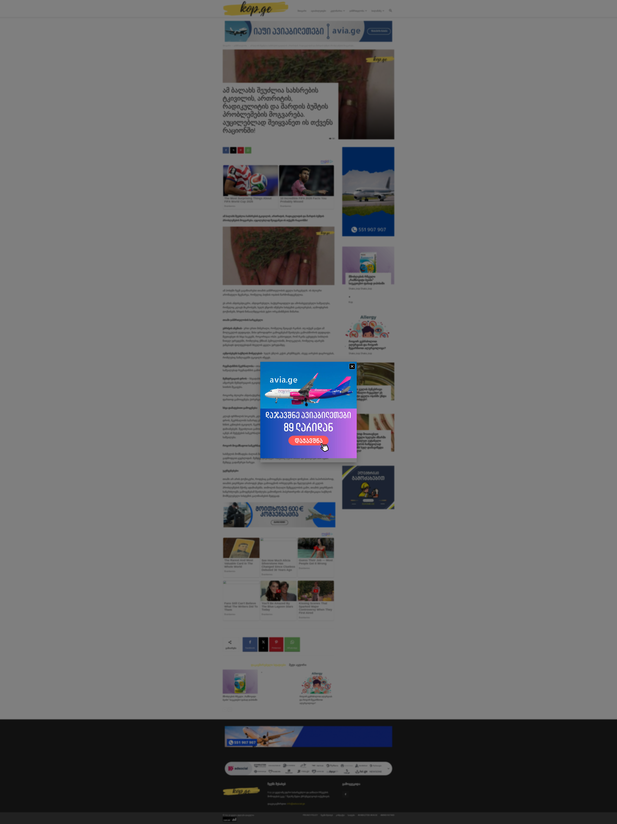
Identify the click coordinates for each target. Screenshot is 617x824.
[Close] (352, 366)
